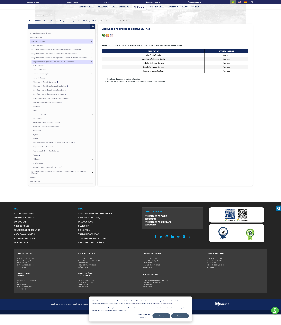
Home (31, 21)
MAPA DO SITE (21, 242)
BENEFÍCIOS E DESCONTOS (27, 230)
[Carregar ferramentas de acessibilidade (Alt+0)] (278, 208)
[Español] (246, 2)
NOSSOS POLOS (21, 226)
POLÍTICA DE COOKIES (81, 304)
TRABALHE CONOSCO (88, 234)
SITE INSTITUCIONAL (24, 213)
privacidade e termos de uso (162, 303)
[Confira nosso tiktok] (189, 236)
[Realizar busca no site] (252, 2)
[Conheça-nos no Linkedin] (173, 236)
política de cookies (134, 303)
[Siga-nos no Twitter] (162, 236)
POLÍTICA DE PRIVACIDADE (61, 304)
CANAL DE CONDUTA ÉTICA (91, 242)
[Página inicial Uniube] (139, 7)
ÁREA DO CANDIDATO (24, 234)
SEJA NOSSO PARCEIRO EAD (92, 238)
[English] (239, 2)
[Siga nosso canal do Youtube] (179, 236)
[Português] (233, 2)
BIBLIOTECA (84, 230)
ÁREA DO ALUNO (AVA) (89, 217)
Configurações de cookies (143, 315)
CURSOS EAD (20, 222)
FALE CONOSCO (85, 222)
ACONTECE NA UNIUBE (25, 238)
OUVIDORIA (83, 226)
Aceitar (161, 316)
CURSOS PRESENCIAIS (25, 217)
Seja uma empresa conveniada (95, 213)
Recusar (180, 316)
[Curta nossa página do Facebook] (156, 236)
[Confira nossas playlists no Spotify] (184, 236)
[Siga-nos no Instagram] (167, 236)
